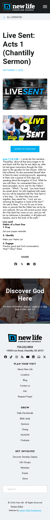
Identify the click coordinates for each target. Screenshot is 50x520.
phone (27, 306)
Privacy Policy (17, 506)
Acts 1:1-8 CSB (10, 159)
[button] (25, 128)
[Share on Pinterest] (34, 264)
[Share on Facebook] (15, 264)
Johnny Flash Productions (30, 510)
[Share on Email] (28, 264)
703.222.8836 (25, 346)
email (34, 306)
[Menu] (45, 6)
